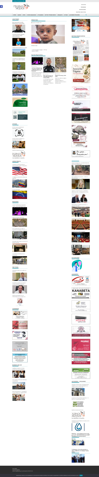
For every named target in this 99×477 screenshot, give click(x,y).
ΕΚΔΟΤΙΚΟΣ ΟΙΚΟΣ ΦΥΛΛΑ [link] (81, 12)
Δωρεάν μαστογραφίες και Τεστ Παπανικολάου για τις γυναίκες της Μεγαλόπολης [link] (18, 296)
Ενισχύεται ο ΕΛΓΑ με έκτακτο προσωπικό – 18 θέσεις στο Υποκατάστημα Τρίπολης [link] (80, 398)
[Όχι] (97, 475)
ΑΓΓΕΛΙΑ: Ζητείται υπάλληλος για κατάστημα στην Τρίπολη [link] (18, 139)
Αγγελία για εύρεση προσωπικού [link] (18, 150)
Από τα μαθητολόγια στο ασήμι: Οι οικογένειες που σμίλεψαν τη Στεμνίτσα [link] (19, 229)
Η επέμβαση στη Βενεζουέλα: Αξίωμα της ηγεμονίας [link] (19, 177)
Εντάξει (81, 475)
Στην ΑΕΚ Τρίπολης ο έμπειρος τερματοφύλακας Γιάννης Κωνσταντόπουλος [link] (18, 35)
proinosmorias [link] (34, 66)
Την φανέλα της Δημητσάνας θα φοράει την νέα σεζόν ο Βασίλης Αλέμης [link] (18, 60)
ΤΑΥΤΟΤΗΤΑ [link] (83, 4)
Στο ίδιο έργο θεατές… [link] (16, 189)
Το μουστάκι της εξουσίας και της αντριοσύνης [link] (18, 254)
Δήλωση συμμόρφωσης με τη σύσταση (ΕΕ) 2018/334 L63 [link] (22, 470)
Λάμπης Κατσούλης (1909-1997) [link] (18, 217)
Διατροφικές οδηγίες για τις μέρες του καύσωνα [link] (19, 271)
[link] (1, 6)
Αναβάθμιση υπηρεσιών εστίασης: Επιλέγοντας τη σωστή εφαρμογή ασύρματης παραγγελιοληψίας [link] (18, 369)
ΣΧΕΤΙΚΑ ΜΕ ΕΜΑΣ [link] (82, 9)
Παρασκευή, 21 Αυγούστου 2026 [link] (37, 65)
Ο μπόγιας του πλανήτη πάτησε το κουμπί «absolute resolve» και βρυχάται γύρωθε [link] (19, 165)
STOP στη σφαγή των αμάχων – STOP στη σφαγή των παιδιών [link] (39, 50)
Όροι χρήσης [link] (14, 468)
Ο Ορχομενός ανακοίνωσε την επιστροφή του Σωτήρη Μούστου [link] (19, 72)
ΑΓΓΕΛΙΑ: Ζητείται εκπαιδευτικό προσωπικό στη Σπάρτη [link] (18, 128)
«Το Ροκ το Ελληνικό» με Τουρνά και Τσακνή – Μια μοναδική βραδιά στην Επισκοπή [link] (19, 205)
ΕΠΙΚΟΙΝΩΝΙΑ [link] (83, 7)
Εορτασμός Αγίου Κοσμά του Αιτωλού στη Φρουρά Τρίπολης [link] (19, 242)
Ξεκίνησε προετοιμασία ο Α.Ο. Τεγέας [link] (19, 47)
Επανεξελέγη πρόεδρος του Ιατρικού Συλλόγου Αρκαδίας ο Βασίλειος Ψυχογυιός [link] (19, 283)
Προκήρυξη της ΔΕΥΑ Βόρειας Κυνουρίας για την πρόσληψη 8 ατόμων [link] (80, 421)
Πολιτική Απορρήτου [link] (16, 469)
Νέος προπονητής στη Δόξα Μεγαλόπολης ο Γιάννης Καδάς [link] (18, 23)
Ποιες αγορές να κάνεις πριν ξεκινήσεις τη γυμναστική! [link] (19, 380)
